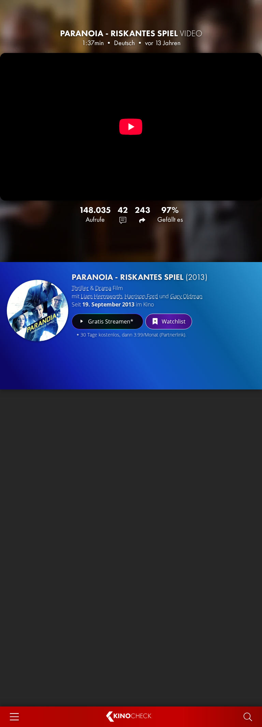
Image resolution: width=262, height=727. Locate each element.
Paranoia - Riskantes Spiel (131, 33)
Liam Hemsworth (101, 296)
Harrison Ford (141, 296)
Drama (103, 288)
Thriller (80, 288)
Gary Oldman (186, 296)
